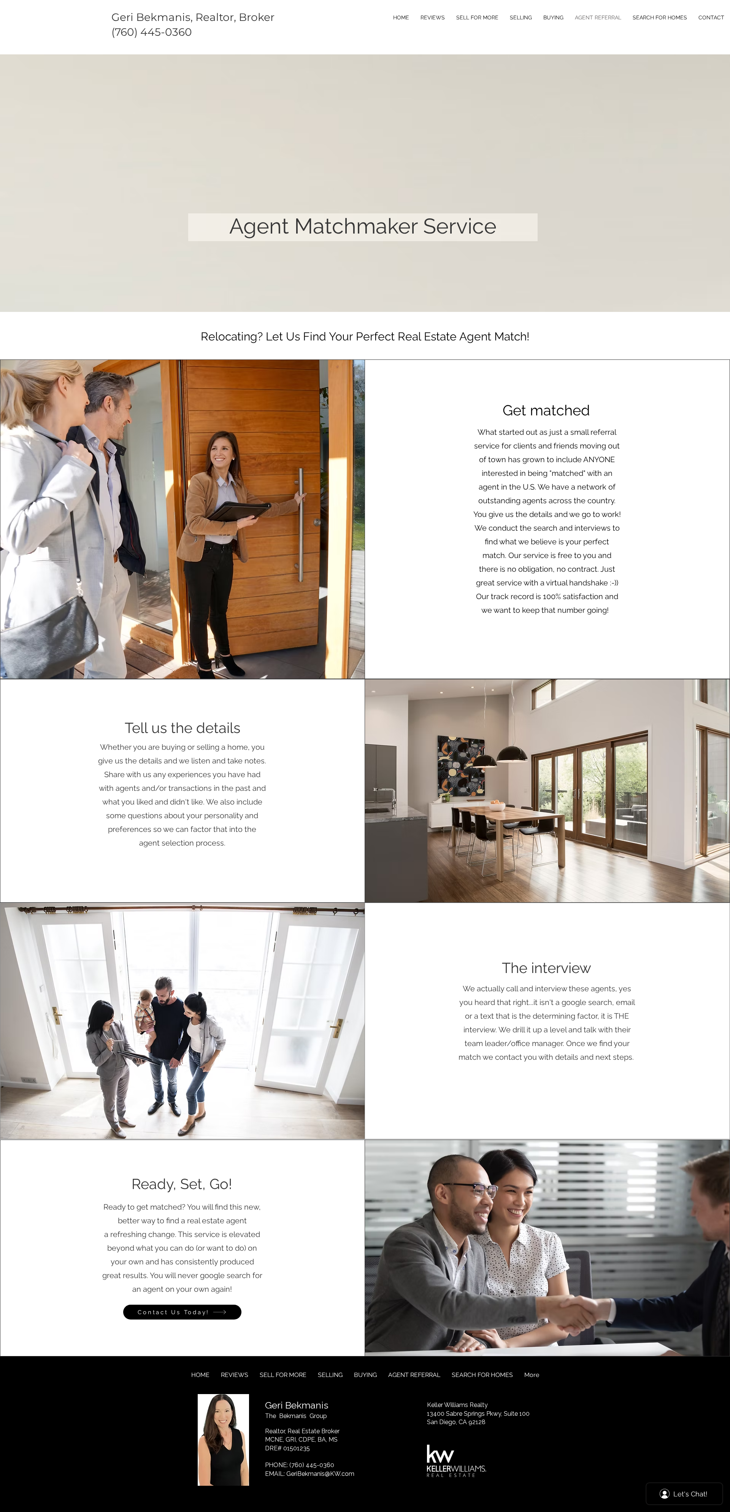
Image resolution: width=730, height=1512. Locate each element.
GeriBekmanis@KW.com (320, 1473)
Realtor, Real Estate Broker (302, 1431)
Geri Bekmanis (296, 1405)
